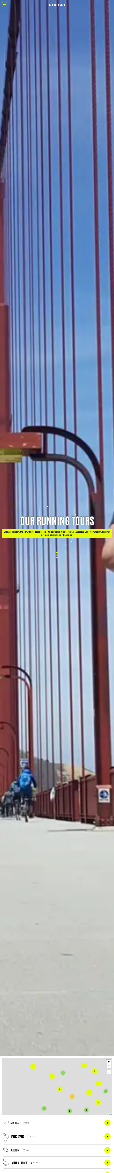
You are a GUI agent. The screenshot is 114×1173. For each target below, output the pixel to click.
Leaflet (110, 1114)
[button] (98, 1102)
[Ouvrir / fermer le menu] (4, 4)
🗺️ (108, 1072)
